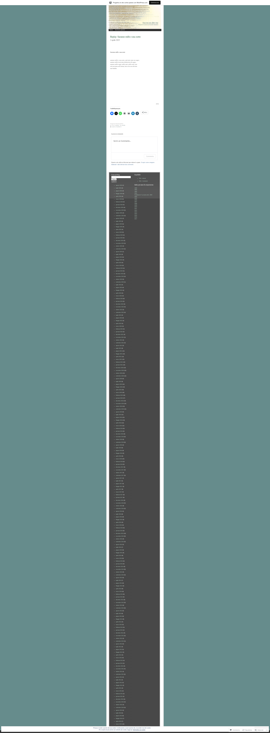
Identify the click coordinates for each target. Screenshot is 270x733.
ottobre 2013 (119, 605)
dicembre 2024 (119, 240)
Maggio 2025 (119, 226)
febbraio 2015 (119, 561)
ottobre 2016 (119, 505)
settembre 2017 (120, 475)
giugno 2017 (119, 483)
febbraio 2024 (119, 268)
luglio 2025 (118, 221)
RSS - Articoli (142, 178)
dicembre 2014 (119, 566)
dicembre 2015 (119, 533)
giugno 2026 (119, 190)
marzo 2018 (119, 458)
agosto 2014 (119, 577)
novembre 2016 (120, 503)
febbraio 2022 (119, 329)
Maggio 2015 (119, 552)
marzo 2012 (119, 657)
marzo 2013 (119, 624)
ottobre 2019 (119, 406)
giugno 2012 (119, 649)
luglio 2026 (118, 188)
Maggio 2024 (119, 259)
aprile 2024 (118, 262)
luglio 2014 (118, 580)
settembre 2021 (120, 342)
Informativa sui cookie (139, 730)
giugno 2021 (119, 351)
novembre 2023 (120, 276)
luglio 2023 (118, 284)
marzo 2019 (119, 425)
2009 (135, 205)
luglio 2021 (118, 348)
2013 (135, 212)
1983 (135, 191)
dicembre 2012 (119, 633)
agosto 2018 (119, 445)
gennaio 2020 (119, 398)
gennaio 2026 (119, 204)
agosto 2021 (119, 345)
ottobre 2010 (119, 704)
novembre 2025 (120, 210)
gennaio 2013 (119, 630)
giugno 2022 (119, 317)
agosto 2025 (119, 218)
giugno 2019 (119, 417)
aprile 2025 (118, 229)
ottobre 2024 (119, 246)
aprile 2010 (118, 721)
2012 (135, 210)
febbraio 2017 (119, 494)
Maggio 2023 (119, 290)
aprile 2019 (118, 422)
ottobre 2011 (119, 671)
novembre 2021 (120, 337)
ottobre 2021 (119, 340)
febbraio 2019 (119, 428)
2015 (135, 215)
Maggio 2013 (119, 619)
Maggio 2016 (119, 519)
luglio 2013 (118, 613)
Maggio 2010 (119, 718)
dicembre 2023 (119, 273)
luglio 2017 (118, 480)
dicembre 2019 (119, 400)
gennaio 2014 (119, 597)
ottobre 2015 (119, 539)
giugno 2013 (119, 616)
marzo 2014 (119, 591)
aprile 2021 (118, 356)
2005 (135, 198)
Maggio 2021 (119, 353)
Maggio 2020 (119, 387)
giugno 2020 (119, 384)
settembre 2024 (120, 249)
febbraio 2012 (119, 660)
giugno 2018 (119, 450)
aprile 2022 (118, 323)
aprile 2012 (118, 655)
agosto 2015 (119, 544)
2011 (135, 208)
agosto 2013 (119, 610)
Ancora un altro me (150, 22)
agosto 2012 (119, 643)
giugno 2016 (119, 516)
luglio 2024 (118, 254)
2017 (135, 218)
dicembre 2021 (119, 334)
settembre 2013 (120, 608)
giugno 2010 (119, 715)
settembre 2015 (120, 541)
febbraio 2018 (119, 461)
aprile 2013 (118, 621)
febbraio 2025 (119, 235)
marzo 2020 (119, 392)
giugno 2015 (119, 550)
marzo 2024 (119, 265)
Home (111, 29)
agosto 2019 (119, 411)
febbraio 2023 (119, 298)
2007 (135, 201)
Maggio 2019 (119, 420)
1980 (135, 188)
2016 (135, 217)
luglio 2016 (118, 514)
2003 (135, 193)
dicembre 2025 (119, 207)
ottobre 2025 (119, 213)
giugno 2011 (119, 682)
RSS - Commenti (143, 181)
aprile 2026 (118, 196)
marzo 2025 (119, 232)
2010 (135, 206)
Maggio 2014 (119, 585)
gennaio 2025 (119, 237)
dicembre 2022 (119, 304)
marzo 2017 (119, 492)
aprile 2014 (118, 588)
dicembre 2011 (119, 666)
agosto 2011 (119, 677)
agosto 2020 (119, 378)
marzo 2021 (119, 359)
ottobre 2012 (119, 638)
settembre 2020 (120, 376)
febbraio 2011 (119, 693)
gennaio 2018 (119, 464)
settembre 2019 (120, 409)
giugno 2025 (119, 224)
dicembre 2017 (119, 467)
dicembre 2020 (119, 367)
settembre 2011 (120, 674)
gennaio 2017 (119, 497)
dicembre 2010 (119, 699)
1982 (135, 189)
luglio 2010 (118, 713)
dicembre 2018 (119, 434)
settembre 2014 (120, 574)
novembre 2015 (120, 536)
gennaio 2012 (119, 663)
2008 (135, 203)
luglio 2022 (118, 315)
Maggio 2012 (119, 652)
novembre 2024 (120, 243)
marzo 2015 (119, 558)
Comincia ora (155, 2)
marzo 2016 (119, 525)
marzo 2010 (119, 724)
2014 (135, 213)
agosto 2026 (119, 185)
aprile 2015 (118, 555)
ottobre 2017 (119, 472)
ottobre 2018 (119, 439)
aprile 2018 (118, 456)
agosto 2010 (119, 710)
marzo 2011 (119, 691)
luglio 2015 (118, 547)
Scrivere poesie (120, 29)
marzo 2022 (119, 326)
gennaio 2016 (119, 530)
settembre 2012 (120, 641)
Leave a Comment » (117, 126)
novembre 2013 (120, 602)
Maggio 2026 (119, 193)
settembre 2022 (120, 312)
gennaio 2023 (119, 301)
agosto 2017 (119, 478)
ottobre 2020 (119, 373)
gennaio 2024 (119, 271)
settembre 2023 (120, 282)
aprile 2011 (118, 688)
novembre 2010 (120, 702)
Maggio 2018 (119, 453)
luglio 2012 (118, 646)
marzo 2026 (119, 199)
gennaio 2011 (119, 696)
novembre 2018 (120, 436)
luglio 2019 (118, 414)
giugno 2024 (119, 257)
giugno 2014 (119, 583)
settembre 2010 (120, 707)
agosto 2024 (119, 251)
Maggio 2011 (119, 685)
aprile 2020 (118, 389)
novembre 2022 (120, 306)
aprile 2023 (118, 293)
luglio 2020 (118, 381)
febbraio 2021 (119, 362)
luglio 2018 (118, 447)
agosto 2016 (119, 511)
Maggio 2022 (119, 320)
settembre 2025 (120, 215)
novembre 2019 (120, 403)
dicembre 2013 (119, 599)
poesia (117, 125)
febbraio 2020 (119, 395)
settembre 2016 (120, 508)
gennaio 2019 (119, 431)
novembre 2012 (120, 635)
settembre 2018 (120, 442)
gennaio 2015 (119, 563)
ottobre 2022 (119, 309)
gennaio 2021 (119, 364)
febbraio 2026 (119, 201)
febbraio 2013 (119, 627)
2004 (135, 196)
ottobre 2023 (119, 279)
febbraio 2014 (119, 594)
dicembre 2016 (119, 500)
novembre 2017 (120, 470)
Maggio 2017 (119, 486)
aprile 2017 (118, 489)
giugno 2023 (119, 287)
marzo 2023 (119, 295)
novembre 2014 (120, 569)
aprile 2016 (118, 522)
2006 (135, 200)
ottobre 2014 (119, 572)
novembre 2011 (120, 668)
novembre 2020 (120, 370)
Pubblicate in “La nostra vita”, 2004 (143, 194)
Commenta (150, 156)
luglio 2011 (118, 679)
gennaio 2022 (119, 331)
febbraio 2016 (119, 527)
